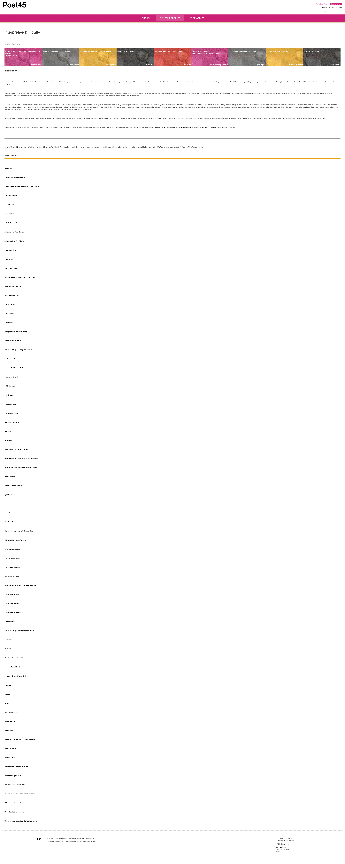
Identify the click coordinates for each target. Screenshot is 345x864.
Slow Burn (7, 649)
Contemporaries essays (285, 840)
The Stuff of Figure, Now (12, 776)
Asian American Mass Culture (14, 232)
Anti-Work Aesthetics (11, 223)
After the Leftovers (11, 196)
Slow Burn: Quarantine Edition (14, 658)
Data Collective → (336, 4)
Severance (8, 640)
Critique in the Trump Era (12, 286)
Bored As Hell (8, 259)
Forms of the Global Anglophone (15, 368)
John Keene (8, 440)
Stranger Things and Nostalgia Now (16, 676)
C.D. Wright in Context (11, 268)
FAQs (278, 852)
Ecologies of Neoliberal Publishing (15, 332)
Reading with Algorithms (12, 613)
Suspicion (7, 694)
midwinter (7, 513)
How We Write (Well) (11, 413)
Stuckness (8, 685)
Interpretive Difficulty (11, 422)
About (323, 7)
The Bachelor (8, 730)
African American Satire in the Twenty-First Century (21, 187)
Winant (233, 128)
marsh (6, 504)
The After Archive (10, 721)
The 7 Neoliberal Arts (11, 712)
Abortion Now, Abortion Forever (14, 178)
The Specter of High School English (16, 767)
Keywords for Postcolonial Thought (16, 450)
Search (325, 11)
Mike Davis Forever (10, 522)
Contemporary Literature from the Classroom (19, 277)
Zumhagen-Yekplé (186, 128)
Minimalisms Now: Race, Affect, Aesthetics (18, 531)
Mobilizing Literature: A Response (15, 540)
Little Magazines (9, 477)
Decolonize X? (9, 323)
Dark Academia (9, 305)
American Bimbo (9, 214)
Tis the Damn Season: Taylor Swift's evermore (19, 794)
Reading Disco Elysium (11, 595)
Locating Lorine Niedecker (13, 486)
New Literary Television (12, 567)
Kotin (204, 128)
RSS (327, 7)
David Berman (9, 314)
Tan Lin (6, 703)
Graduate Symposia (283, 849)
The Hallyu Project (10, 749)
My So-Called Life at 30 (12, 549)
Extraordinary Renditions (12, 341)
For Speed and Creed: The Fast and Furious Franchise (21, 359)
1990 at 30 (8, 169)
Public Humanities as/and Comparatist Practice (20, 585)
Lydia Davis (8, 495)
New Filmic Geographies (12, 558)
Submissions (339, 7)
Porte (226, 128)
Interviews (7, 431)
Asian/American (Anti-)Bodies (14, 241)
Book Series (197, 18)
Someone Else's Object (12, 667)
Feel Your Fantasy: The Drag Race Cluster (18, 350)
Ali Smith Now (9, 205)
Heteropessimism (10, 404)
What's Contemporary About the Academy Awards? (21, 821)
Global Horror (8, 395)
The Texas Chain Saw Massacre (14, 785)
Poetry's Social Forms (11, 576)
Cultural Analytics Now (11, 295)
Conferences (281, 847)
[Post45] (14, 5)
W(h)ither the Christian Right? (14, 803)
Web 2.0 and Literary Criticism (14, 812)
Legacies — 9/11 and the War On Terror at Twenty (20, 468)
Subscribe (331, 7)
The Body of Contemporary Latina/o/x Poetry (19, 739)
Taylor (163, 128)
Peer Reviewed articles (285, 838)
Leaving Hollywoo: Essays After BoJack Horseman (21, 459)
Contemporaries (170, 18)
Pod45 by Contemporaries (282, 843)
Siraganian (212, 128)
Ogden (155, 128)
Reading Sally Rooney (11, 604)
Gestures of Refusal (11, 377)
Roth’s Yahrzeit (9, 622)
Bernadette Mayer (10, 250)
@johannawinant (21, 147)
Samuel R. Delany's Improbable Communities (19, 631)
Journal (146, 18)
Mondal (175, 128)
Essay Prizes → (322, 4)
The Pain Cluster (9, 758)
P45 (39, 839)
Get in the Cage (9, 386)
